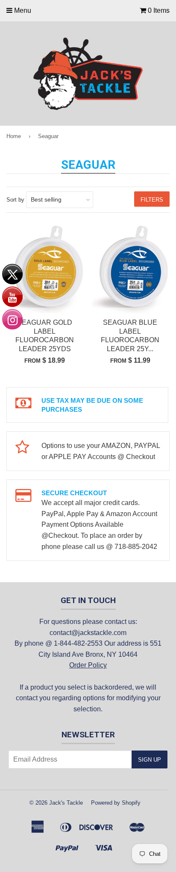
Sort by (15, 199)
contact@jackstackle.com (88, 632)
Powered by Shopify (116, 803)
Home (13, 136)
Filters (152, 199)
